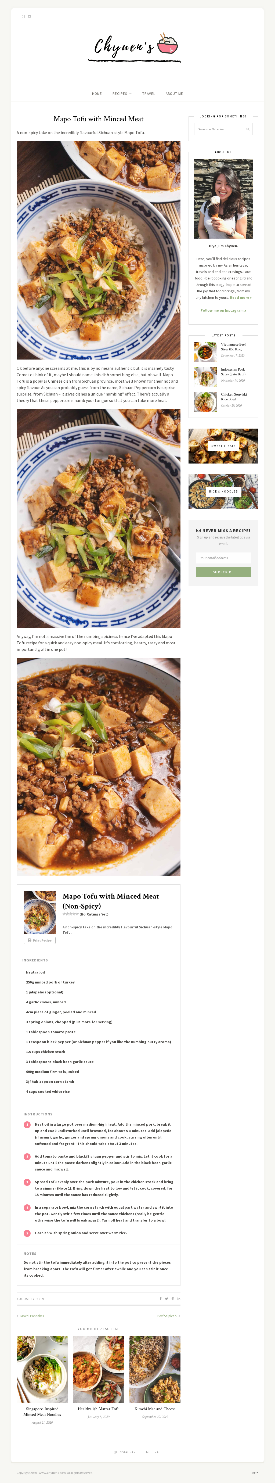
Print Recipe (42, 940)
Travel (148, 93)
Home (97, 93)
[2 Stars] (67, 913)
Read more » (241, 297)
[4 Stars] (73, 913)
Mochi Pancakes (32, 1316)
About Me (174, 93)
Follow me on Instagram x (223, 310)
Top (253, 1472)
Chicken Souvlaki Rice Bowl (234, 397)
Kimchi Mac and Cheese (155, 1409)
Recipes (120, 93)
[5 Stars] (77, 913)
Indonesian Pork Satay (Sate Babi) (233, 372)
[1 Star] (64, 913)
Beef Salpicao (167, 1316)
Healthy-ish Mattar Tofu (99, 1409)
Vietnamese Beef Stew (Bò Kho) (233, 347)
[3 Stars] (70, 913)
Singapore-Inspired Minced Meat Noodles (42, 1411)
